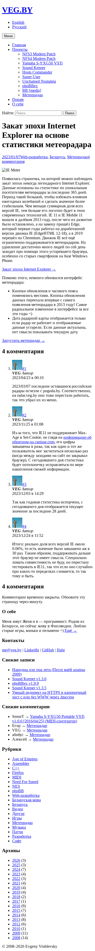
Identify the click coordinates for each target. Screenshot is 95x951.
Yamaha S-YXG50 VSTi (42, 63)
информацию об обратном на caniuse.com (51, 439)
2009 (16, 933)
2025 (16, 865)
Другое (18, 813)
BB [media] (31, 90)
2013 (16, 919)
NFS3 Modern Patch (38, 54)
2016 (16, 906)
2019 (16, 892)
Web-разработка (34, 157)
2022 (16, 878)
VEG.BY (17, 9)
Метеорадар (32, 95)
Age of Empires (24, 759)
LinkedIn (31, 650)
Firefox (18, 772)
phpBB (18, 791)
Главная (19, 45)
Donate (18, 99)
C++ (16, 768)
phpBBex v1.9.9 (25, 683)
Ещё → (71, 630)
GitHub (48, 650)
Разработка (21, 836)
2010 (16, 928)
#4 (24, 526)
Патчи (17, 832)
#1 (24, 368)
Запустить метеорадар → (23, 340)
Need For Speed (25, 782)
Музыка (19, 827)
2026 (16, 860)
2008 (16, 938)
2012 (16, 924)
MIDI (16, 777)
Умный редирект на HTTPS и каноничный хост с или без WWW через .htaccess (49, 694)
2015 (16, 910)
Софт (16, 841)
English (18, 22)
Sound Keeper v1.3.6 (29, 679)
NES (16, 786)
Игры (17, 818)
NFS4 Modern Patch (38, 58)
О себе (18, 104)
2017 (16, 901)
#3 (24, 484)
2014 (16, 915)
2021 (16, 883)
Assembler (20, 763)
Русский (19, 27)
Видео (17, 809)
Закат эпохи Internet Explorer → (29, 269)
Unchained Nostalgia (39, 81)
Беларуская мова (26, 800)
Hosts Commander (37, 72)
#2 (24, 415)
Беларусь (57, 157)
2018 (16, 897)
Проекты (20, 49)
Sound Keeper (33, 67)
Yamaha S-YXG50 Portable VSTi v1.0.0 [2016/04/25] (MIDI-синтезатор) (48, 718)
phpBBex (30, 86)
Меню (8, 36)
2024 (16, 869)
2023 (16, 874)
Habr (61, 650)
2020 (16, 888)
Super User (31, 77)
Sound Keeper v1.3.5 (29, 688)
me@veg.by (12, 650)
